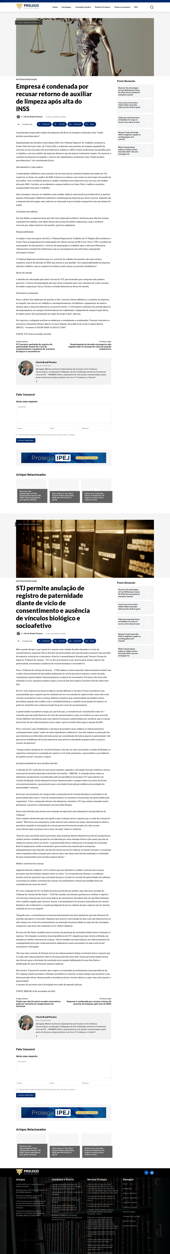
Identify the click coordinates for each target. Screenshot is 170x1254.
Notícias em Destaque (32, 22)
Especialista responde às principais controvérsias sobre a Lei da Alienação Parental (65, 1200)
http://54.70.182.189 (43, 366)
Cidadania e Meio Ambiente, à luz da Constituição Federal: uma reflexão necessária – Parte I (100, 1212)
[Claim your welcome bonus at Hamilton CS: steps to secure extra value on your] (96, 490)
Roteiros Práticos (129, 1221)
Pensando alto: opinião (131, 1216)
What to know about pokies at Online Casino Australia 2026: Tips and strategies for (128, 150)
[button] (150, 7)
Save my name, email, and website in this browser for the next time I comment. (47, 435)
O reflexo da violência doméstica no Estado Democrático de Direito (100, 1205)
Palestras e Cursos (130, 1207)
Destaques (127, 1188)
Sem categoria (25, 486)
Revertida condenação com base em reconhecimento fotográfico (29, 1197)
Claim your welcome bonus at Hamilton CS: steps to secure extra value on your (95, 496)
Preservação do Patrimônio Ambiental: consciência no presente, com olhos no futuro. (101, 1198)
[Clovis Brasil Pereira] (19, 116)
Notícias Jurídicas (129, 1198)
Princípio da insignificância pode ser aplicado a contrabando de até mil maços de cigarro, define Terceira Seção (30, 1213)
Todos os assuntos (130, 1226)
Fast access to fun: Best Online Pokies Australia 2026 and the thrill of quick (63, 496)
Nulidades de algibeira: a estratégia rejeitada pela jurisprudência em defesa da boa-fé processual (67, 1217)
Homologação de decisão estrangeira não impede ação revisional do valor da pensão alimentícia (89, 346)
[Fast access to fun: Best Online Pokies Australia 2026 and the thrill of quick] (64, 490)
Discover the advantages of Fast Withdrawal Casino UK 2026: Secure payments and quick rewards (30, 495)
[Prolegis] (27, 6)
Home (20, 22)
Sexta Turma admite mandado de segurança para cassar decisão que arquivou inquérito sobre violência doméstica (64, 1208)
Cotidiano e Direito (130, 1202)
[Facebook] (36, 380)
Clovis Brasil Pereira (33, 117)
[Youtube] (152, 1172)
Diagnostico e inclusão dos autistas (100, 1217)
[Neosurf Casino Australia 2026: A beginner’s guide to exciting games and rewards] (147, 135)
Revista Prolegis (129, 1212)
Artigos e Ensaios (129, 1193)
